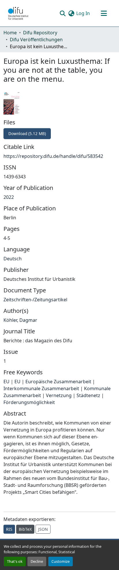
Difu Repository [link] (40, 32)
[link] (59, 133)
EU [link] (6, 381)
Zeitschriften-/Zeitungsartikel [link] (35, 299)
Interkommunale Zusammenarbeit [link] (41, 388)
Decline (37, 561)
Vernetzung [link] (59, 395)
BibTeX (25, 529)
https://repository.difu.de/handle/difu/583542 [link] (53, 156)
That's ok (15, 561)
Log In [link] (83, 13)
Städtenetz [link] (88, 395)
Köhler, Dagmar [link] (20, 320)
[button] (18, 13)
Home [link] (10, 32)
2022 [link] (8, 197)
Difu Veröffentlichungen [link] (36, 39)
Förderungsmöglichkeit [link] (29, 402)
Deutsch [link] (12, 258)
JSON (43, 529)
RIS (9, 529)
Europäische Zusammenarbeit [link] (58, 381)
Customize (60, 561)
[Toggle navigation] (104, 13)
